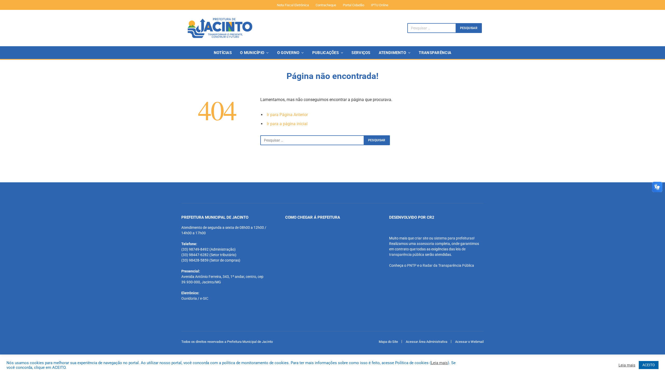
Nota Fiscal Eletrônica (293, 5)
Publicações (325, 52)
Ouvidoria (189, 298)
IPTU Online (379, 5)
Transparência (435, 52)
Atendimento (392, 52)
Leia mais (439, 362)
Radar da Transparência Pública (448, 265)
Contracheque (326, 5)
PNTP (411, 265)
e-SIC (204, 298)
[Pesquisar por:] (312, 140)
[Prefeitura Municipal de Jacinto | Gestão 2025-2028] (220, 28)
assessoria (425, 244)
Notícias (223, 52)
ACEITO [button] (648, 365)
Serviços (360, 52)
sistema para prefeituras (454, 238)
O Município (252, 52)
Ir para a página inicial (287, 123)
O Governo (288, 52)
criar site (421, 238)
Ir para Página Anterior (287, 114)
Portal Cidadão (353, 5)
